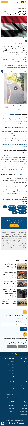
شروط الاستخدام (23, 414)
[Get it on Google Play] (12, 346)
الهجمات (20, 175)
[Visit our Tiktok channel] (7, 423)
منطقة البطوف (24, 397)
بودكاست (25, 371)
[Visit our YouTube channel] (13, 423)
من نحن (25, 405)
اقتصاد (12, 385)
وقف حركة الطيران (22, 206)
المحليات (25, 382)
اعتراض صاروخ (12, 206)
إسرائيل (14, 192)
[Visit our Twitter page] (15, 423)
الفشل (16, 139)
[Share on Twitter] (18, 44)
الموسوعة (12, 391)
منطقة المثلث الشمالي (22, 394)
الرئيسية (24, 8)
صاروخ (25, 49)
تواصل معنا (11, 408)
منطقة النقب (24, 391)
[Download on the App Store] (22, 346)
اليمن (5, 206)
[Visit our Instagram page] (18, 423)
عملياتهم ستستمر (6, 192)
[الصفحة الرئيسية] (20, 2)
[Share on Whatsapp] (14, 44)
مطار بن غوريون (23, 212)
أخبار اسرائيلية (11, 365)
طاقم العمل (24, 408)
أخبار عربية (12, 368)
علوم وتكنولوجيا (10, 394)
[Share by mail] (16, 44)
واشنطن (10, 188)
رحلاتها (18, 124)
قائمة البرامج (24, 365)
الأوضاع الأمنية (23, 122)
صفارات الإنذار (12, 209)
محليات (18, 8)
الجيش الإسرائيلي (22, 209)
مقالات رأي (11, 374)
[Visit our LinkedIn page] (10, 423)
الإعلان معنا (11, 405)
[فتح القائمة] (25, 2)
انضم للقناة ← (14, 226)
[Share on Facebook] (20, 44)
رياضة (13, 388)
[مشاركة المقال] (21, 43)
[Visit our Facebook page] (20, 423)
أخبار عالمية (11, 371)
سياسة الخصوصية (23, 411)
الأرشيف (12, 411)
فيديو (12, 377)
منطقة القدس (24, 385)
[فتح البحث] (10, 2)
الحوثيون (13, 178)
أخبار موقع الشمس (9, 358)
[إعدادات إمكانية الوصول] (2, 423)
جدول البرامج (24, 368)
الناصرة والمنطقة (23, 388)
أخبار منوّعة (11, 382)
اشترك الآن (23, 329)
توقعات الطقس (10, 397)
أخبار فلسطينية (11, 362)
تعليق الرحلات (14, 114)
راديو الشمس (23, 358)
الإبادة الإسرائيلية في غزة (10, 193)
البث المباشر (4, 2)
